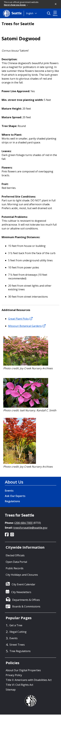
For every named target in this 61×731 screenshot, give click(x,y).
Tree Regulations (20, 651)
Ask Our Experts (15, 496)
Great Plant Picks (18, 318)
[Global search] (49, 13)
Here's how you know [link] (15, 5)
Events (9, 490)
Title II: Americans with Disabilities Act (29, 680)
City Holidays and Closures (22, 574)
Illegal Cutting (18, 632)
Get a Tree (15, 625)
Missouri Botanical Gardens (25, 326)
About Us (14, 482)
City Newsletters (21, 592)
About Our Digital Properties (23, 670)
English (29, 13)
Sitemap (11, 689)
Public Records (14, 568)
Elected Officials (15, 555)
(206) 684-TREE (23, 523)
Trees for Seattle (18, 23)
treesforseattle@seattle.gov (30, 527)
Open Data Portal (16, 562)
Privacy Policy (14, 675)
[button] (56, 4)
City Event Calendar (23, 584)
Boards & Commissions (26, 606)
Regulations (12, 501)
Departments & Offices (26, 600)
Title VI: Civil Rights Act (19, 685)
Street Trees (17, 644)
